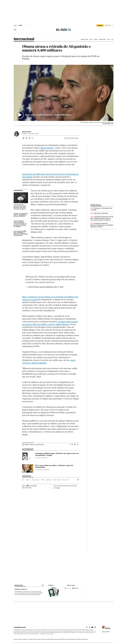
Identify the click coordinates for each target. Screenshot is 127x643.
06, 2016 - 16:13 (33, 133)
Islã (23, 479)
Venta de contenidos (22, 639)
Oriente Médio (102, 39)
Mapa (52, 639)
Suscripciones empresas (69, 639)
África (91, 39)
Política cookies (36, 639)
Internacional (24, 39)
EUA (112, 39)
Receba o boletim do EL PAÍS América (34, 444)
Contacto (16, 639)
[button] (63, 93)
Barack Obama (46, 148)
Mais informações (26, 487)
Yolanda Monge (39, 469)
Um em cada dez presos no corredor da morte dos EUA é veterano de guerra (20, 207)
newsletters (19, 585)
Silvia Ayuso (26, 132)
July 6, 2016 (58, 287)
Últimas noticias (95, 205)
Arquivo (50, 585)
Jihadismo (28, 479)
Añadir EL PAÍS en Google (72, 138)
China (108, 39)
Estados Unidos (57, 479)
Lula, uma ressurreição (101, 213)
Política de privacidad (45, 639)
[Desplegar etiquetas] (78, 479)
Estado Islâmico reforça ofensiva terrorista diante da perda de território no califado (20, 223)
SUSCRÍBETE (100, 25)
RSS (76, 639)
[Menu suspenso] (15, 29)
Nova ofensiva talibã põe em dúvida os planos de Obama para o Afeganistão (21, 233)
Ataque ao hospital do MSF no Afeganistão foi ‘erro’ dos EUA (21, 215)
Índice (79, 639)
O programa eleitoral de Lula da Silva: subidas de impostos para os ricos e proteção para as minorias (101, 218)
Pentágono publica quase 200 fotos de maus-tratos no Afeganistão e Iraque (57, 454)
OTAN (42, 479)
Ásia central (66, 479)
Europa (96, 39)
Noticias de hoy (84, 639)
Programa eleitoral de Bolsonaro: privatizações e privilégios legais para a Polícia (101, 225)
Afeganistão (49, 479)
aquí (58, 487)
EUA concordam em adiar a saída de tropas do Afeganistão (54, 466)
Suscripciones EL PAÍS (59, 639)
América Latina (84, 39)
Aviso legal (30, 639)
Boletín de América (21, 589)
